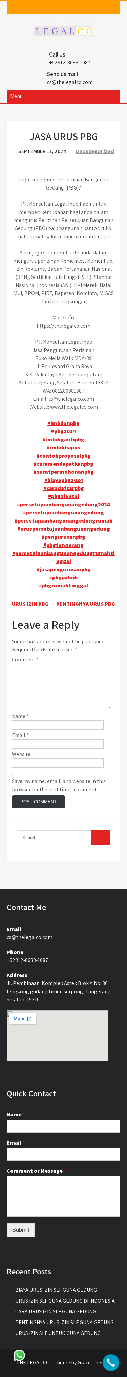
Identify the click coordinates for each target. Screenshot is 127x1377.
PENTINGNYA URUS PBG (85, 603)
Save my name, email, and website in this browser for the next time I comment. (59, 785)
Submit (20, 1230)
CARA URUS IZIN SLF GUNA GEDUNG (55, 1311)
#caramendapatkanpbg (63, 463)
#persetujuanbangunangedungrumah (64, 520)
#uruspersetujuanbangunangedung (63, 528)
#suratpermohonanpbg (64, 471)
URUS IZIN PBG (30, 603)
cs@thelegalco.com (70, 82)
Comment (25, 659)
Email (20, 735)
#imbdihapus (63, 447)
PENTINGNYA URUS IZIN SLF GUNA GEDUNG (64, 1322)
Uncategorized (95, 151)
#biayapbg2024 (63, 480)
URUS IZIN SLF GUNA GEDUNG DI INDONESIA (65, 1300)
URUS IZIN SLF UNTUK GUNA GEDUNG (58, 1333)
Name (20, 716)
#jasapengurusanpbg (64, 569)
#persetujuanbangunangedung (63, 512)
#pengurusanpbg (63, 536)
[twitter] (67, 7)
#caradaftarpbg (63, 488)
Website (21, 754)
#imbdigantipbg (63, 439)
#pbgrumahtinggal (63, 585)
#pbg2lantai (63, 496)
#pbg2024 (63, 431)
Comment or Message (36, 1171)
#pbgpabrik (63, 577)
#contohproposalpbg (64, 455)
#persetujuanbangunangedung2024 (63, 504)
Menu (16, 96)
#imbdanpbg (63, 423)
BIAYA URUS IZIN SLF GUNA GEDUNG (56, 1289)
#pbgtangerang (63, 545)
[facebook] (54, 7)
